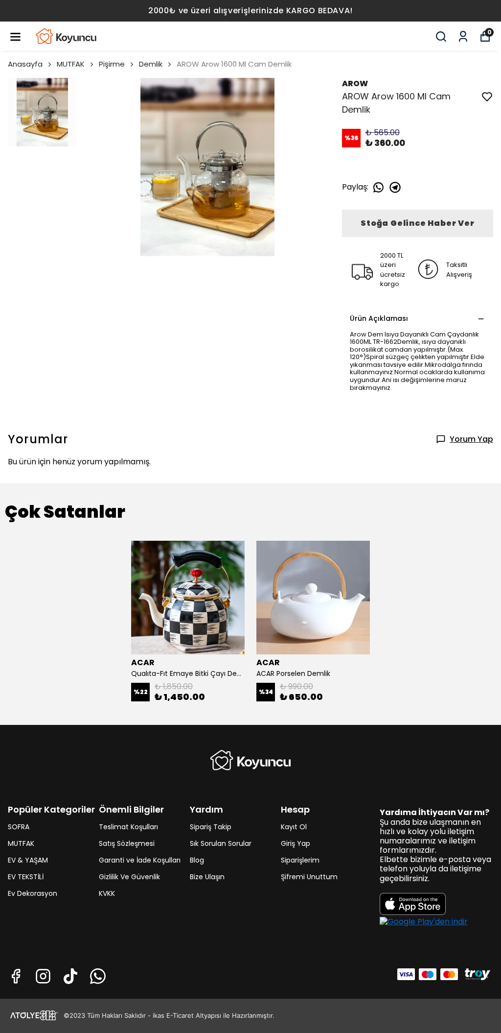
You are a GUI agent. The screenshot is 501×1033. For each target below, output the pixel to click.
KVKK (107, 893)
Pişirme (112, 64)
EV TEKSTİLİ (26, 877)
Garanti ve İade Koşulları (140, 860)
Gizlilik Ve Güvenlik (129, 877)
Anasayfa (25, 64)
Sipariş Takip (210, 827)
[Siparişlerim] (463, 36)
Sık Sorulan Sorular (220, 843)
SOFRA (18, 827)
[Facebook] (15, 976)
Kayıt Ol (294, 827)
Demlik (150, 64)
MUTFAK (71, 64)
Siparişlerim (300, 860)
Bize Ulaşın (207, 877)
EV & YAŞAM (28, 860)
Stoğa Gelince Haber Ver (417, 223)
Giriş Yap (295, 843)
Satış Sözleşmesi (127, 843)
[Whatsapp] (98, 976)
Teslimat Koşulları (128, 827)
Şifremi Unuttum (309, 877)
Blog (197, 860)
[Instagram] (43, 976)
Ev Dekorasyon (32, 893)
